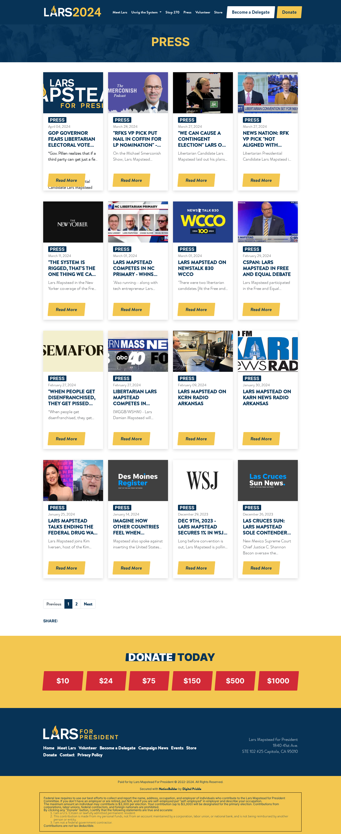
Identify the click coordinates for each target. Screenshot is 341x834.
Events (177, 748)
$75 (149, 681)
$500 (235, 681)
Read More (66, 180)
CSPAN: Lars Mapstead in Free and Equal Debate (267, 268)
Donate (50, 755)
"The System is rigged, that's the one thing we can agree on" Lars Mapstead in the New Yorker (72, 277)
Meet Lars (120, 12)
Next (88, 604)
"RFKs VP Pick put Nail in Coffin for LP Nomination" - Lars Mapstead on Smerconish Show (137, 144)
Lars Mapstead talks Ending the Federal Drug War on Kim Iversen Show (72, 532)
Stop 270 (172, 12)
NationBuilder (168, 789)
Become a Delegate (118, 748)
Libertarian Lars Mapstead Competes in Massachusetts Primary (135, 403)
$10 (62, 681)
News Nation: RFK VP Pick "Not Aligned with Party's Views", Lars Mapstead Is (266, 144)
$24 (106, 681)
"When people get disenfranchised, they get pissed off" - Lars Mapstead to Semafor (71, 406)
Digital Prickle (191, 789)
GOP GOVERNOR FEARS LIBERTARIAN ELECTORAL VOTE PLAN (71, 141)
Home (48, 748)
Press (187, 12)
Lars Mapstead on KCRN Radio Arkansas (202, 397)
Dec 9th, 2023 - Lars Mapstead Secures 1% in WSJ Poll (200, 529)
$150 (192, 681)
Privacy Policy (89, 755)
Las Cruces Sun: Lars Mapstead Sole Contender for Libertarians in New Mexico (265, 532)
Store (218, 12)
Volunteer (202, 12)
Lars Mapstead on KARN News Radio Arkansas (267, 397)
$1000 (278, 681)
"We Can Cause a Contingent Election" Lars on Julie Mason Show (202, 141)
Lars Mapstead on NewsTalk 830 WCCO (202, 268)
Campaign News (153, 748)
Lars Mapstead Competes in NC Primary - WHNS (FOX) (134, 271)
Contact (67, 755)
